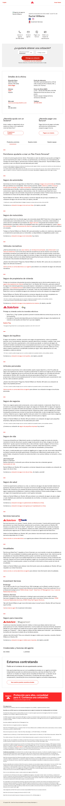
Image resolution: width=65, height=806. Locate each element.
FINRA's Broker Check (26, 590)
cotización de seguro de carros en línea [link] (22, 205)
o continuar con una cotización (33, 61)
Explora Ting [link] (7, 323)
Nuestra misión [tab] (32, 142)
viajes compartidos (25, 187)
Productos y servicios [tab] (13, 142)
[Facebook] (30, 19)
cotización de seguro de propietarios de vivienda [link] (25, 303)
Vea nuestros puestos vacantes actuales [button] (22, 682)
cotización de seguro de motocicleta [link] (21, 236)
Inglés (9, 90)
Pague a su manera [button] (48, 133)
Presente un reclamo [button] (11, 133)
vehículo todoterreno (9, 251)
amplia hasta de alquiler (10, 187)
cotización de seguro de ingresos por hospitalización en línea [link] (28, 506)
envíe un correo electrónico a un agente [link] (19, 266)
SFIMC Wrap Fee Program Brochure (33, 600)
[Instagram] (33, 19)
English (4, 2)
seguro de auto (34, 222)
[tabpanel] (32, 92)
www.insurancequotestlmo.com (17, 103)
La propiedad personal (16, 287)
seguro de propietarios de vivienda (13, 284)
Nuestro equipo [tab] (51, 142)
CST (45, 89)
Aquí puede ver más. (9, 464)
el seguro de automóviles (47, 184)
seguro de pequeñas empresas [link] (28, 426)
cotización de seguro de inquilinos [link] (20, 356)
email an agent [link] (11, 608)
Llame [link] (5, 266)
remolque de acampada (38, 250)
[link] (28, 35)
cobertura (45, 185)
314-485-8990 (38, 103)
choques (54, 185)
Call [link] (4, 608)
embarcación (52, 250)
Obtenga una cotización (33, 58)
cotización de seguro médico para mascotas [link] (23, 640)
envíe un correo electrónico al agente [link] (18, 389)
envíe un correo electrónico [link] (16, 538)
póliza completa (19, 746)
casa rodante (25, 250)
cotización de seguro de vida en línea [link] (21, 472)
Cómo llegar (11, 85)
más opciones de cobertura (24, 226)
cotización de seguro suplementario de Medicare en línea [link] (27, 502)
